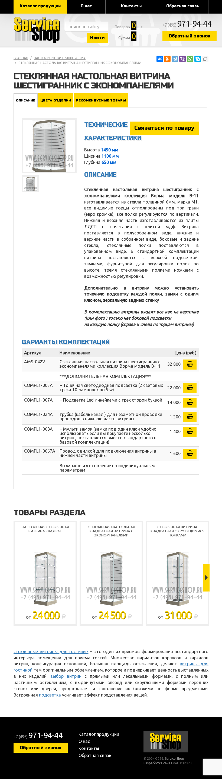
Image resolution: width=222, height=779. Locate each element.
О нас (86, 6)
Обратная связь (182, 6)
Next (206, 578)
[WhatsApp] (190, 59)
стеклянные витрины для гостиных (51, 651)
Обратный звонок (189, 36)
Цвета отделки (55, 100)
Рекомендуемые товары (101, 100)
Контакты (131, 6)
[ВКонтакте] (159, 59)
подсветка (50, 694)
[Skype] (197, 59)
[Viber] (182, 59)
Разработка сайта (157, 763)
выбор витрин (65, 676)
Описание (25, 100)
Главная (21, 58)
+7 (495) (187, 25)
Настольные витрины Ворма (60, 58)
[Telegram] (175, 59)
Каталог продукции (40, 6)
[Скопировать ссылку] (205, 59)
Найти (97, 37)
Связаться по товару (164, 128)
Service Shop (38, 30)
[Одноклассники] (167, 59)
